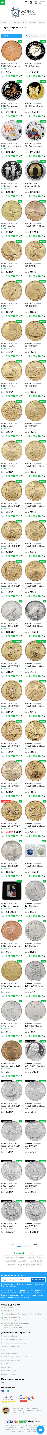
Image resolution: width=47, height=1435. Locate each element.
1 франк (30, 1257)
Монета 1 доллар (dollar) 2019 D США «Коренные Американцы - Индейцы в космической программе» (10, 584)
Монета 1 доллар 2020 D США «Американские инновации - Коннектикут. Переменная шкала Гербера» (34, 304)
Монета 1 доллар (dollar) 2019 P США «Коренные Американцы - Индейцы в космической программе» (10, 744)
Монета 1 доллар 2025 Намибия (9, 224)
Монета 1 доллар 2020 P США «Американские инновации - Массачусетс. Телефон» (33, 1224)
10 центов (24, 1261)
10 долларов (10, 1261)
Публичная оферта (9, 1336)
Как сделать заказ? (9, 1353)
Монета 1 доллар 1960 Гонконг (33, 944)
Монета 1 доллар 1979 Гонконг (9, 1024)
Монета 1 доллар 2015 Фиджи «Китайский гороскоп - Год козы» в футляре (35, 64)
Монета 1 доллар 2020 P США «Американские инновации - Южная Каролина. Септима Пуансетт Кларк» (35, 264)
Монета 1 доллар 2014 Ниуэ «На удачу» (11, 144)
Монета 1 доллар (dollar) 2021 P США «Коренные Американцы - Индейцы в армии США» (34, 464)
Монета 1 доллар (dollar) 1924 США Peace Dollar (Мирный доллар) (11, 864)
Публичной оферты (8, 1286)
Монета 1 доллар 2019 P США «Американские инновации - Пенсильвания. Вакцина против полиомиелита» (9, 384)
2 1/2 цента (36, 1261)
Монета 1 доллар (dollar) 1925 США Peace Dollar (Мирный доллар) (11, 624)
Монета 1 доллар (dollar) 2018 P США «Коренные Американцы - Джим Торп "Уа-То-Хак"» (35, 504)
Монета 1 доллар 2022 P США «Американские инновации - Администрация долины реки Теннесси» (9, 1184)
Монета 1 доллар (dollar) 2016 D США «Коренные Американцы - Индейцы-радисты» (34, 1104)
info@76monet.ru (11, 1310)
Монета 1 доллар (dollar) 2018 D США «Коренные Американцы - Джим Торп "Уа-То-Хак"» (11, 544)
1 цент (40, 1257)
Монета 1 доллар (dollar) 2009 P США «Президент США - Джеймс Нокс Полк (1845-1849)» (10, 704)
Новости (4, 1364)
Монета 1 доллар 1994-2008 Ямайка (34, 984)
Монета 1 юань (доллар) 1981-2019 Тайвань (11, 1064)
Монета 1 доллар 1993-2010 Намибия (11, 984)
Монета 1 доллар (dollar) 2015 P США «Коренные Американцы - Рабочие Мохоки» (34, 584)
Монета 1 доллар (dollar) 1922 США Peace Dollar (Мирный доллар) (35, 624)
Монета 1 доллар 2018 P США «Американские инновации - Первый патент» (11, 464)
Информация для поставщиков (14, 1357)
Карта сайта (6, 1367)
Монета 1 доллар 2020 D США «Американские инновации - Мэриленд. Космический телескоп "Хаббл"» (9, 304)
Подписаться (38, 1280)
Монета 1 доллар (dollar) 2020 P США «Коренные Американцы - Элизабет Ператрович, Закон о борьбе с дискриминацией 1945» (35, 704)
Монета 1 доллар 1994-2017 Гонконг (34, 1024)
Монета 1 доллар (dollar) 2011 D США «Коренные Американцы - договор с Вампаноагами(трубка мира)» (35, 224)
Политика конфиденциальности (14, 1343)
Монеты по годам (8, 1371)
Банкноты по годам (9, 1374)
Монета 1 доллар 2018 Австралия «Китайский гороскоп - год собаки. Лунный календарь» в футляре (11, 104)
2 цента (21, 1264)
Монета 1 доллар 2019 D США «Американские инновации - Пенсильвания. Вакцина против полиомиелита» (33, 384)
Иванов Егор (31, 1432)
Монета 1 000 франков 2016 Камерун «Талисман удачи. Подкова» (34, 184)
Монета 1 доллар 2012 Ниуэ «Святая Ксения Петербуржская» (10, 904)
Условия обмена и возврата (12, 1346)
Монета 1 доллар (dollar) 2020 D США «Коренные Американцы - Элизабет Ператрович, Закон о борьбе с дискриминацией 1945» (35, 544)
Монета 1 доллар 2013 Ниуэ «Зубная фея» (34, 104)
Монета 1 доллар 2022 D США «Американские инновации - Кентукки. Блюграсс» (35, 1144)
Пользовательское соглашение (14, 1339)
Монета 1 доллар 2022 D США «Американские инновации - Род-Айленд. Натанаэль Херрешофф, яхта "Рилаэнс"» (10, 264)
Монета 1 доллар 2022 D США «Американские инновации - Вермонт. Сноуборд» (34, 1184)
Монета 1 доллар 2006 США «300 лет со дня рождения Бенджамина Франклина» (34, 1064)
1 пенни (29, 1253)
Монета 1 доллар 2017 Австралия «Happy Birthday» (33, 144)
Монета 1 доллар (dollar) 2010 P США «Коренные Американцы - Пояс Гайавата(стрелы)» (10, 824)
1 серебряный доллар (13, 1257)
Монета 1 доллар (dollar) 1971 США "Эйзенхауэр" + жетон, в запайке (33, 864)
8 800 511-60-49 (10, 1304)
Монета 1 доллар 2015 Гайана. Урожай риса (11, 64)
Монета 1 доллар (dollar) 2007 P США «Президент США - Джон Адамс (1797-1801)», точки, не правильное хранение (34, 664)
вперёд (34, 1245)
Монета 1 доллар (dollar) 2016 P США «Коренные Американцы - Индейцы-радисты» (10, 784)
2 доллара (10, 1264)
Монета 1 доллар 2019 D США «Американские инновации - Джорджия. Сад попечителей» (9, 424)
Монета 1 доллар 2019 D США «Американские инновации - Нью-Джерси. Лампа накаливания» (34, 344)
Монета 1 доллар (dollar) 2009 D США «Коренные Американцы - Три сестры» (34, 824)
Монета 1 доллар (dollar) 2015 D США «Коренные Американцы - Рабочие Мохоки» (34, 784)
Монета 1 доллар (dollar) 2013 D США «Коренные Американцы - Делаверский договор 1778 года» (10, 1104)
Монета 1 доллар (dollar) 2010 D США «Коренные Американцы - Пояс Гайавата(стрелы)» (10, 1144)
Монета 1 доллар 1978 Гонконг (33, 904)
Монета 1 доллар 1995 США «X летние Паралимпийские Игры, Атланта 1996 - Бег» (11, 184)
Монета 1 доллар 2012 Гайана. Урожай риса (11, 944)
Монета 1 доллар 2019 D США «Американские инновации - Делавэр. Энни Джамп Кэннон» (33, 424)
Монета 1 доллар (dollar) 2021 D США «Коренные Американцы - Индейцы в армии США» (10, 504)
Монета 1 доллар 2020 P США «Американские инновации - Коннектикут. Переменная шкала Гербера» (10, 344)
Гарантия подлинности (10, 1360)
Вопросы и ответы (9, 1350)
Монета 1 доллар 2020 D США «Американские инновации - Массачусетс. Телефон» (9, 1224)
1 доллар (18, 1253)
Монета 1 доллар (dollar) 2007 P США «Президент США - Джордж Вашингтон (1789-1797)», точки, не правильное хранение (11, 664)
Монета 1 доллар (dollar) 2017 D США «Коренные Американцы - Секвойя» (34, 744)
